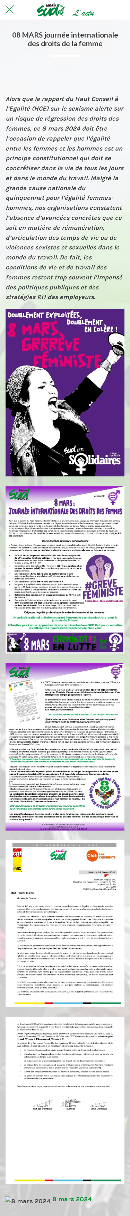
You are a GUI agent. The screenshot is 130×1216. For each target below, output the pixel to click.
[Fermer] (10, 10)
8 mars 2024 (72, 1199)
